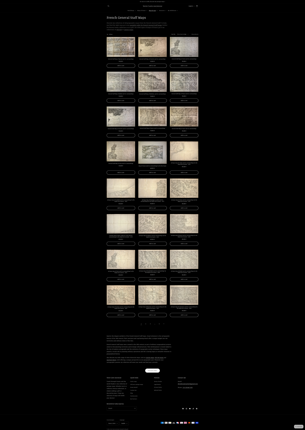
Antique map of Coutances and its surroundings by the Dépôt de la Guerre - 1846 (184, 307)
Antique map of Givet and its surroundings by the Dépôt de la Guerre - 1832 (121, 272)
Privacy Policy (158, 387)
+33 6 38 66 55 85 (187, 387)
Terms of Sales (158, 381)
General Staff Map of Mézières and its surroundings (152, 93)
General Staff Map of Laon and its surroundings (184, 128)
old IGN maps (159, 357)
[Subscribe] (135, 408)
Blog (131, 393)
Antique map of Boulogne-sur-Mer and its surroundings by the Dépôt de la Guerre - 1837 (152, 200)
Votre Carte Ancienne (114, 429)
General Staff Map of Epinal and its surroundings (121, 59)
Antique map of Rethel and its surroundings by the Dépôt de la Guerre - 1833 (184, 271)
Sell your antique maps (136, 384)
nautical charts (111, 360)
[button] (108, 6)
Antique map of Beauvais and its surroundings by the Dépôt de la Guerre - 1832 (152, 307)
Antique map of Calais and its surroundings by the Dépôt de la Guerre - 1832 (184, 163)
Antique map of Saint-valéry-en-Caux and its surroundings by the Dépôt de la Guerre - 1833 (121, 236)
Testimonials (133, 396)
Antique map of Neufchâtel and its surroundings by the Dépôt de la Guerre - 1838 (152, 271)
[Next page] (164, 324)
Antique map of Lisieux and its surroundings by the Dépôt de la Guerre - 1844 (120, 307)
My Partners (133, 399)
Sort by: (173, 34)
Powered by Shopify (124, 429)
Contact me (133, 390)
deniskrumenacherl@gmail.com (188, 384)
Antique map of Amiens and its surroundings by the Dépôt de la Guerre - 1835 (152, 236)
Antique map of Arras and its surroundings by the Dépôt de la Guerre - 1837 (184, 200)
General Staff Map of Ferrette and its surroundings (152, 59)
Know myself (133, 387)
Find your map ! (152, 370)
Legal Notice (157, 384)
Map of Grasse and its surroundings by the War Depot (152, 165)
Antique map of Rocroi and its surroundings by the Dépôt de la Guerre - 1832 (184, 236)
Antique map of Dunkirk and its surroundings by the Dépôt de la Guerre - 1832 (121, 200)
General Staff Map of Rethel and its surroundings (121, 93)
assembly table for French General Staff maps (146, 25)
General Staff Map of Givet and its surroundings (184, 58)
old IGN (119, 29)
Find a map (133, 381)
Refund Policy (158, 390)
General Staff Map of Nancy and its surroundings (152, 128)
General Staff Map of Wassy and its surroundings (184, 93)
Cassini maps (128, 29)
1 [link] (141, 324)
